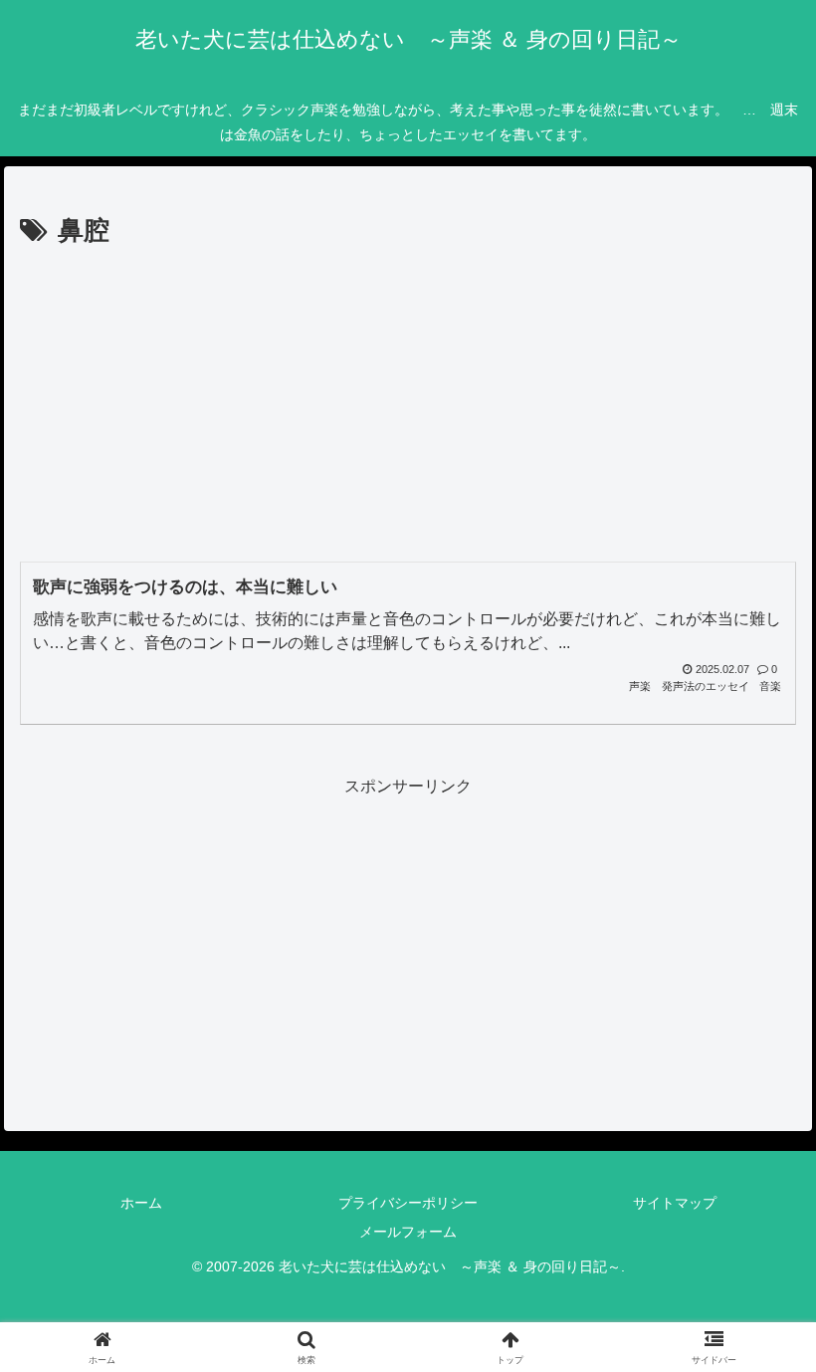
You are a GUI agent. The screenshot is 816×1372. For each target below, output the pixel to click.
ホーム (141, 1203)
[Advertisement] (408, 403)
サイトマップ (674, 1203)
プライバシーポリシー (408, 1203)
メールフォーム (408, 1232)
